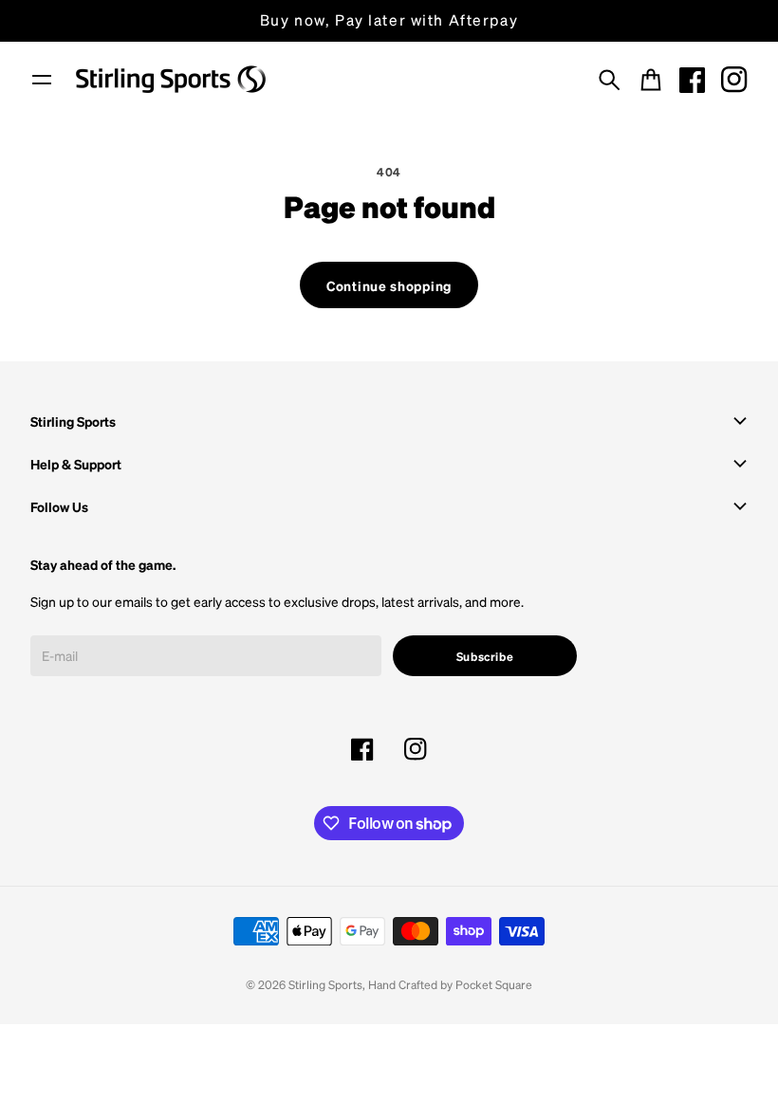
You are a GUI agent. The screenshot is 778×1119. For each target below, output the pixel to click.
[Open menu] (41, 80)
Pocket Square (493, 984)
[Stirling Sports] (171, 79)
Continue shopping (389, 285)
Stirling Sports (325, 984)
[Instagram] (734, 80)
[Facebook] (692, 80)
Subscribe (485, 656)
